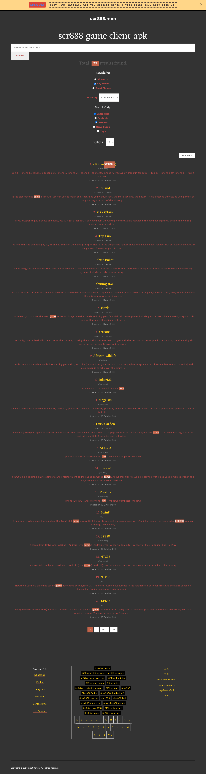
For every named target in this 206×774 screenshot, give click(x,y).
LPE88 (105, 537)
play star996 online (114, 703)
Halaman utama (166, 685)
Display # (97, 142)
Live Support (40, 711)
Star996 (105, 468)
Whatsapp (39, 675)
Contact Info (40, 704)
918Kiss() (104, 164)
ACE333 (105, 448)
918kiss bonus (102, 668)
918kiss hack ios (116, 678)
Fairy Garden (105, 424)
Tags (103, 131)
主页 (166, 668)
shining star (104, 284)
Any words (103, 83)
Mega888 (105, 400)
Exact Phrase (103, 88)
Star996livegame (88, 698)
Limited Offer (37, 4)
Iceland (104, 188)
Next (104, 630)
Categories (103, 113)
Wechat (40, 682)
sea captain (105, 212)
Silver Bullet (105, 260)
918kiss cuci (112, 688)
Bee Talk (39, 696)
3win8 (105, 513)
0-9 (110, 734)
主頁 (166, 674)
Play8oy (105, 492)
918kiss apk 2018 (92, 708)
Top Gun (104, 236)
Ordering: (92, 97)
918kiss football (113, 708)
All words (103, 79)
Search (20, 56)
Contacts (103, 118)
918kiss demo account (92, 678)
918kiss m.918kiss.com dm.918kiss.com (103, 673)
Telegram (39, 689)
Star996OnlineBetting (112, 693)
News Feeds (103, 127)
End (114, 630)
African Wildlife (104, 356)
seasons (104, 332)
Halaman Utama (166, 679)
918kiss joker (92, 713)
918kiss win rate (111, 713)
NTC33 (105, 557)
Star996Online (89, 693)
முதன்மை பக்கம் (166, 690)
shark (104, 308)
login (166, 695)
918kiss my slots (95, 683)
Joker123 (105, 380)
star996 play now (90, 703)
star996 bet (119, 698)
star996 (105, 698)
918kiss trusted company (89, 688)
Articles (103, 122)
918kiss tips (113, 683)
